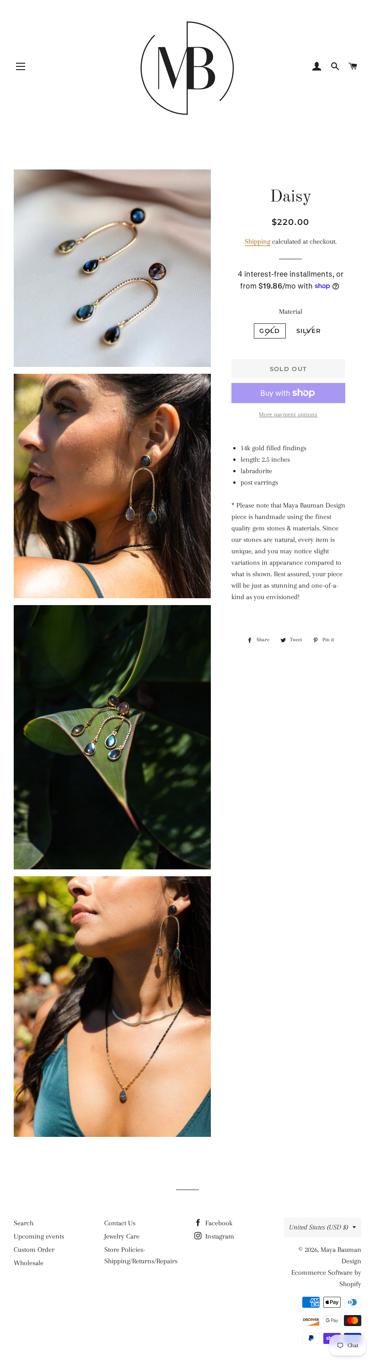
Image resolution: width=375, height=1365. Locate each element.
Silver (308, 330)
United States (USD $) (318, 1227)
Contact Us (119, 1223)
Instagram (219, 1236)
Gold (269, 330)
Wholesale (28, 1263)
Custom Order (34, 1249)
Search (23, 1223)
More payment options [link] (288, 414)
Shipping (257, 241)
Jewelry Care (121, 1236)
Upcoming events (39, 1236)
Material (290, 311)
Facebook (218, 1223)
